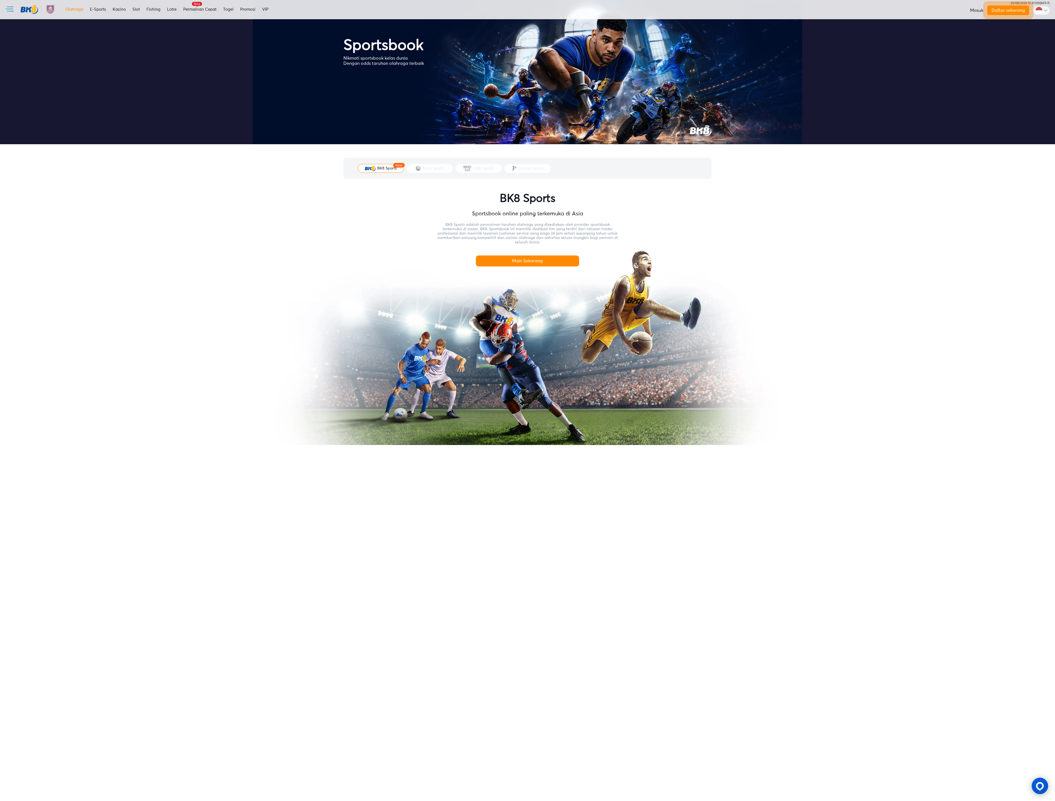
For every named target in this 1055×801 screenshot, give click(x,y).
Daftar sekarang (1008, 10)
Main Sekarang (527, 261)
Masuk (976, 10)
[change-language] (1041, 10)
